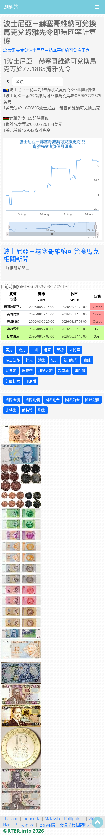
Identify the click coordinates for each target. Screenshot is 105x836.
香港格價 (47, 825)
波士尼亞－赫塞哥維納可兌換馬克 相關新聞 (51, 255)
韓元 (29, 360)
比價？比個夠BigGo (77, 825)
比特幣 (11, 410)
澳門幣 (79, 370)
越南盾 (63, 370)
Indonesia (31, 818)
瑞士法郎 (13, 360)
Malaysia (52, 818)
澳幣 (41, 360)
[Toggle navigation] (96, 7)
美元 (9, 349)
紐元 (54, 360)
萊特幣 (27, 410)
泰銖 (87, 360)
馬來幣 (27, 370)
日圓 (34, 349)
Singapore (25, 825)
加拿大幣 (45, 370)
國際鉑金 (72, 399)
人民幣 (74, 349)
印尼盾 (30, 381)
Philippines (74, 818)
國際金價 (13, 399)
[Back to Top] (97, 822)
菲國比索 (13, 381)
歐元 (21, 349)
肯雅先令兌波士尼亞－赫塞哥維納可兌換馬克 (48, 50)
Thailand (10, 818)
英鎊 (60, 349)
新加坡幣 (71, 360)
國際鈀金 (52, 399)
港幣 (47, 349)
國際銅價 (32, 399)
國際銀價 (92, 399)
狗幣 (41, 410)
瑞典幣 (11, 370)
